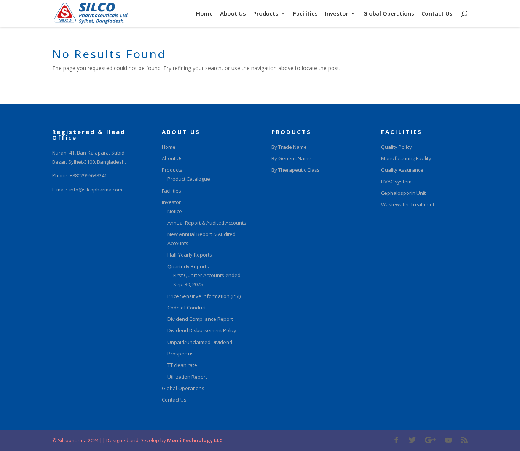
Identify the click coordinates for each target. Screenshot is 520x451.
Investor (336, 14)
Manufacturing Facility (406, 158)
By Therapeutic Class (295, 169)
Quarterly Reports (188, 266)
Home (204, 14)
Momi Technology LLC (194, 440)
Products (265, 14)
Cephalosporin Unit (403, 193)
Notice (174, 211)
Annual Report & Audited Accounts (206, 222)
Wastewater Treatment (407, 204)
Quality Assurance (402, 169)
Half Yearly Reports (189, 254)
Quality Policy (396, 146)
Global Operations (388, 14)
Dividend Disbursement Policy (201, 330)
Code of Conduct (186, 307)
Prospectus (180, 353)
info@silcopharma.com (95, 189)
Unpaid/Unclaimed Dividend (199, 342)
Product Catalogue (188, 178)
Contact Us (437, 14)
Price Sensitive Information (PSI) (204, 296)
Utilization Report (187, 376)
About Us (233, 14)
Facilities (305, 14)
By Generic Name (291, 158)
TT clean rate (182, 365)
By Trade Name (289, 146)
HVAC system (396, 181)
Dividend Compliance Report (200, 319)
